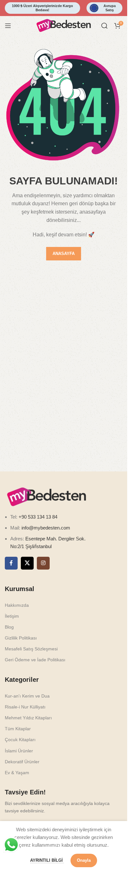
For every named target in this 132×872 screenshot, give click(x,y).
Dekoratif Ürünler (22, 761)
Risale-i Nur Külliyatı (25, 706)
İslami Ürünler (19, 750)
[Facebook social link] (11, 563)
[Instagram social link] (43, 563)
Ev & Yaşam (17, 772)
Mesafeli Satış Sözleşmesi (31, 648)
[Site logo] (64, 25)
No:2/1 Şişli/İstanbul (31, 546)
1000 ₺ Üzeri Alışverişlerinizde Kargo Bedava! (42, 8)
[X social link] (27, 563)
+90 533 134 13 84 (37, 517)
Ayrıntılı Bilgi (47, 860)
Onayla (84, 860)
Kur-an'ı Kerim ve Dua (27, 695)
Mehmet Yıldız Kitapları (28, 717)
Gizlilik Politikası (21, 637)
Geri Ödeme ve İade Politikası (35, 659)
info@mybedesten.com (45, 527)
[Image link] (46, 496)
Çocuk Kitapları (20, 739)
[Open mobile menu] (8, 25)
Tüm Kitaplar (18, 728)
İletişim (12, 616)
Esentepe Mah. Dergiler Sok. (55, 538)
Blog (9, 627)
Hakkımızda (17, 605)
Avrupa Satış (109, 8)
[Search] (104, 25)
